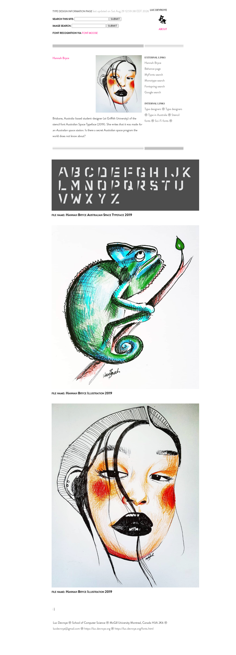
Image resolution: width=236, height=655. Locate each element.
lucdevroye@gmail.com (66, 628)
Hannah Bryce (153, 63)
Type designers (153, 109)
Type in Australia (157, 115)
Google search (153, 92)
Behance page (153, 69)
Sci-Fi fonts (162, 121)
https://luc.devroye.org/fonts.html (134, 628)
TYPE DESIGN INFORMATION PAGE (72, 11)
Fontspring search (155, 86)
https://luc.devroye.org (97, 628)
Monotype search (155, 80)
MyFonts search (154, 74)
